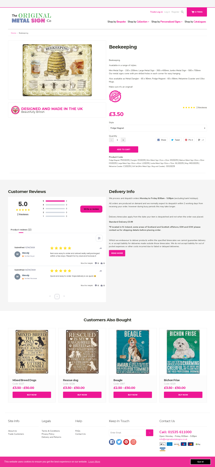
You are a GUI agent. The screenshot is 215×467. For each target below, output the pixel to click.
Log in (167, 12)
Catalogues (195, 21)
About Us (12, 431)
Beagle (117, 380)
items (198, 12)
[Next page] (64, 296)
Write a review (91, 209)
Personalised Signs (166, 21)
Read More (117, 253)
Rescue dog (70, 380)
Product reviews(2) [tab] (21, 229)
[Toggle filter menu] (99, 238)
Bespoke (117, 21)
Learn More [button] (94, 461)
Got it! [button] (200, 462)
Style (111, 122)
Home (13, 33)
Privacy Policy (48, 434)
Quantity (113, 136)
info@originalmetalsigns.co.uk (173, 439)
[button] (97, 263)
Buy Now (32, 395)
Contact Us (80, 434)
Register (175, 12)
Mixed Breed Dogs (24, 380)
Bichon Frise (172, 380)
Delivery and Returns (51, 437)
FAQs (77, 431)
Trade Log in (156, 12)
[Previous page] (50, 296)
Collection (138, 21)
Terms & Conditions (51, 431)
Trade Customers (16, 434)
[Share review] (101, 248)
